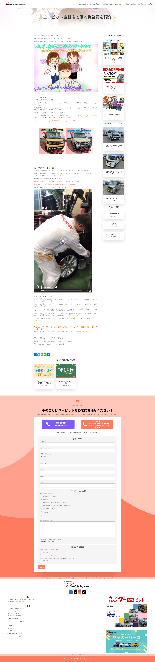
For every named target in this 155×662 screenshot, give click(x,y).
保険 (111, 4)
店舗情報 (133, 4)
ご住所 (41, 482)
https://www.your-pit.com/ (18, 601)
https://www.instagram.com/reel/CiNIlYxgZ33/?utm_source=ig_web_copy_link (54, 184)
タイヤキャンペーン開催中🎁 (113, 59)
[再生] (36, 291)
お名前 (43, 441)
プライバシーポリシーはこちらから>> (49, 555)
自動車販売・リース (84, 4)
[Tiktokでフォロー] (84, 592)
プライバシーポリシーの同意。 (49, 552)
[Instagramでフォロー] (79, 592)
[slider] (61, 290)
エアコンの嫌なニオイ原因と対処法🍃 (44, 382)
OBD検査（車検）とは (66, 382)
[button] (63, 241)
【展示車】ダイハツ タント (113, 173)
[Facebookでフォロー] (71, 592)
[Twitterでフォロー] (75, 592)
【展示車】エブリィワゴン (113, 147)
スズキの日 (114, 224)
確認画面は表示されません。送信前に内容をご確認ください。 (57, 559)
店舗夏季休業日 (113, 213)
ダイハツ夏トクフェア (114, 234)
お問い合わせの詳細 (46, 520)
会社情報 (150, 4)
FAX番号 (42, 469)
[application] (63, 240)
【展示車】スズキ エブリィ (113, 199)
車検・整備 (96, 4)
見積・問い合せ (142, 4)
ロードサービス (119, 4)
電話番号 (43, 463)
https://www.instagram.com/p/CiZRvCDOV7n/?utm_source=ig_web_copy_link (54, 121)
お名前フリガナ (45, 448)
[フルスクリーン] (90, 291)
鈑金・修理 (105, 4)
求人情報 (127, 4)
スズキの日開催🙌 (113, 114)
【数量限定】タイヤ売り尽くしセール (113, 87)
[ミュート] (87, 291)
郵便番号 (42, 476)
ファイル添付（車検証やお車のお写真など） (51, 539)
